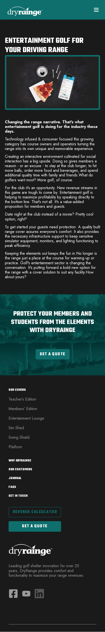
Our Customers (20, 469)
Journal (15, 478)
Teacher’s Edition (22, 399)
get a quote (35, 526)
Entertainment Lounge (26, 418)
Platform (15, 447)
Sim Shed (16, 428)
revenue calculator (35, 512)
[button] (94, 10)
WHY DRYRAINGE (20, 460)
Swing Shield (19, 437)
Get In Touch (18, 496)
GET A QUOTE (52, 354)
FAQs (12, 487)
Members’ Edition (23, 409)
